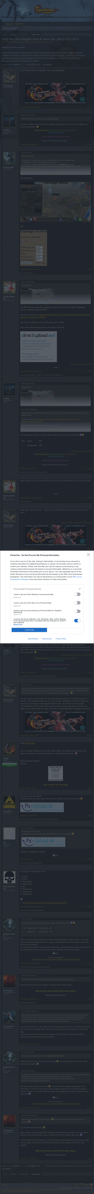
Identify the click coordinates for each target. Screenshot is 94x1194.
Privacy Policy (61, 639)
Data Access (47, 639)
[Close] (89, 555)
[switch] (77, 594)
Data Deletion (33, 639)
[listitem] (47, 589)
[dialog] (47, 597)
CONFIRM (29, 630)
